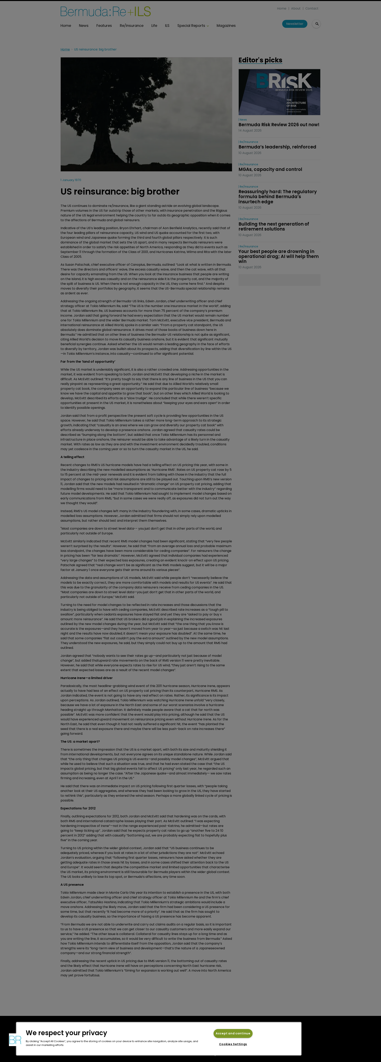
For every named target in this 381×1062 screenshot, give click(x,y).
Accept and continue (233, 1033)
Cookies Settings (233, 1044)
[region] (159, 1039)
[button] (15, 1039)
